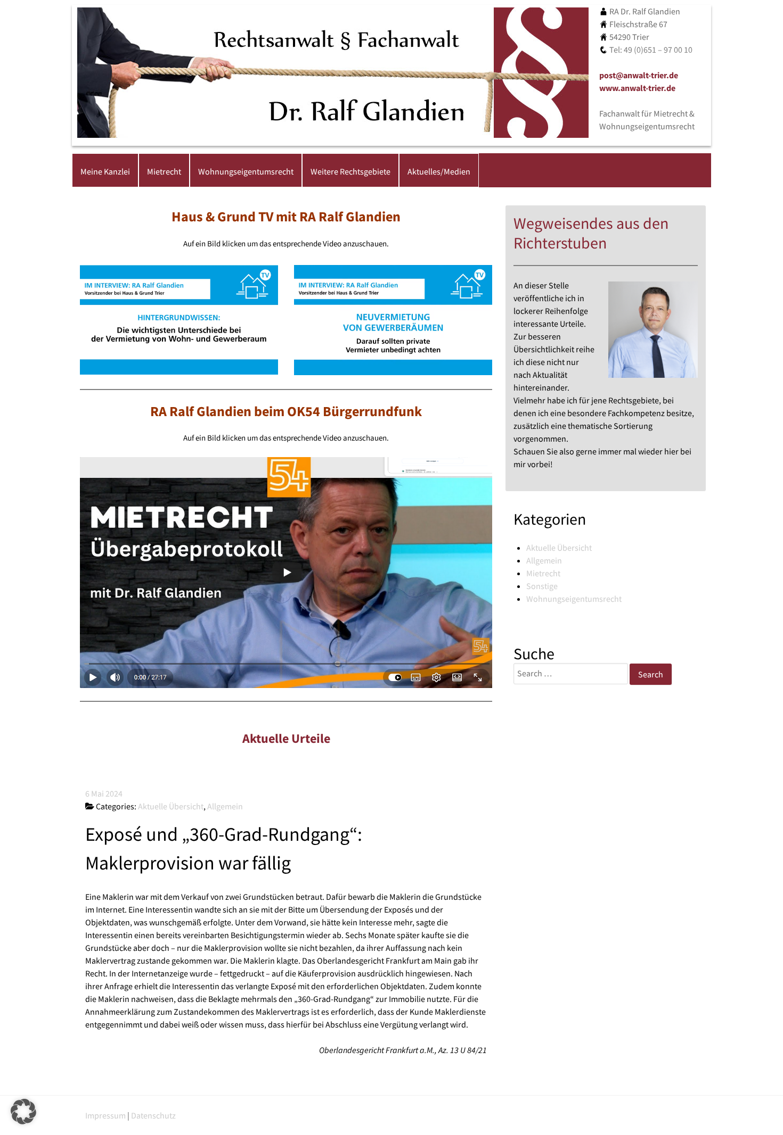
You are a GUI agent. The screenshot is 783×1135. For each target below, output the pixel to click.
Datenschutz (153, 1115)
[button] (23, 1111)
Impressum (105, 1115)
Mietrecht (543, 573)
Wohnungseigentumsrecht (574, 598)
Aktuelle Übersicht (559, 547)
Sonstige (542, 586)
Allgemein (544, 560)
